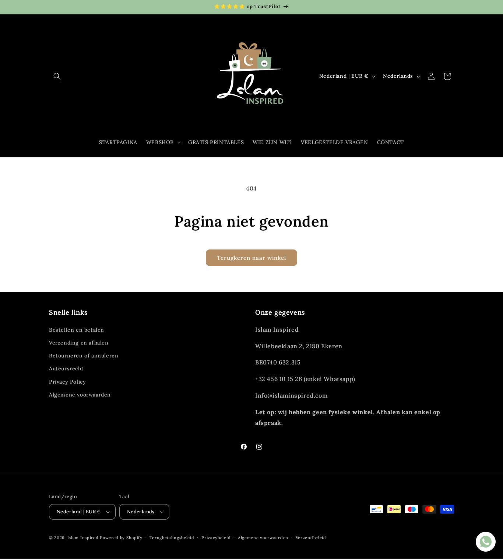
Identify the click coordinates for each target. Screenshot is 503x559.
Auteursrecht (66, 368)
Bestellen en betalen (76, 329)
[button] (57, 76)
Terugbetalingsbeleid (172, 537)
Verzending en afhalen (79, 342)
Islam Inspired (83, 537)
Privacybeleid (216, 537)
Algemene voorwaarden (80, 394)
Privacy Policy (67, 381)
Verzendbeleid (311, 537)
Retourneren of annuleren (83, 355)
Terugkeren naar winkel (251, 257)
